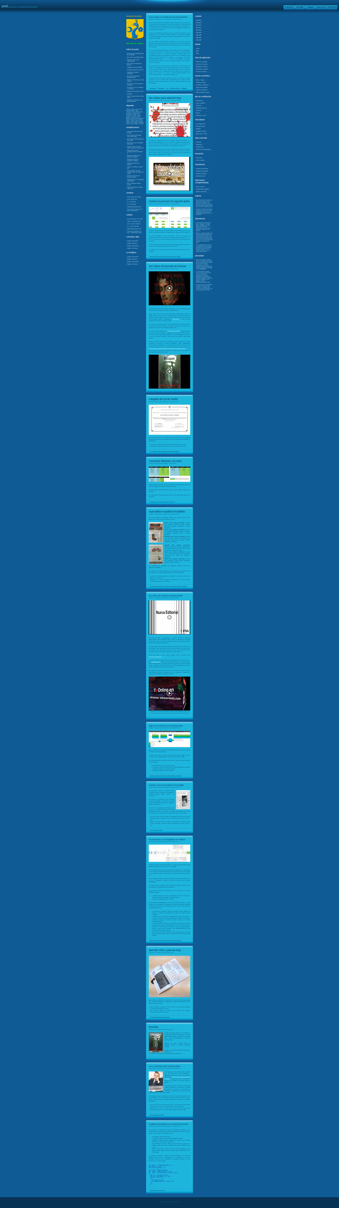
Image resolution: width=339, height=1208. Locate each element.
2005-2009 (198, 30)
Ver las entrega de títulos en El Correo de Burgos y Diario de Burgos (168, 586)
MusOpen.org (175, 319)
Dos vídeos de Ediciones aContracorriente (133, 76)
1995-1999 (198, 35)
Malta (197, 51)
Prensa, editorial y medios (202, 92)
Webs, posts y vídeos (201, 133)
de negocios (310, 7)
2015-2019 (198, 25)
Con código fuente (200, 123)
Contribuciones (200, 147)
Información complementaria (203, 149)
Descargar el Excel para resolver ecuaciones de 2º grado (165, 256)
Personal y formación (201, 71)
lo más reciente (289, 7)
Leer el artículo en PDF (156, 830)
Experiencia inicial (200, 176)
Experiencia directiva (201, 173)
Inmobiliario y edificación (202, 85)
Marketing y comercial (201, 66)
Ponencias (198, 105)
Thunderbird (160, 88)
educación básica (332, 7)
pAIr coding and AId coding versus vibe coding (134, 136)
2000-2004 (198, 32)
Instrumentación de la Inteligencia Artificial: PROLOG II (135, 152)
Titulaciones (199, 157)
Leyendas (129, 93)
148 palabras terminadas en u (158, 1190)
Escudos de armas (134, 16)
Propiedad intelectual (201, 108)
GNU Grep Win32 (174, 88)
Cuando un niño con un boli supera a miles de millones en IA (135, 147)
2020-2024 (198, 22)
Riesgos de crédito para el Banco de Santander (133, 156)
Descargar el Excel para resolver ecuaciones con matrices (165, 940)
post (5, 6)
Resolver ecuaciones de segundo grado (133, 60)
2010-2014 (198, 27)
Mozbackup (153, 88)
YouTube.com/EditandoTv (155, 656)
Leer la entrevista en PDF (156, 1115)
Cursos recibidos (200, 160)
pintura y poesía (321, 7)
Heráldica (198, 128)
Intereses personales (201, 191)
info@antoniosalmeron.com (134, 206)
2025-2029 (198, 20)
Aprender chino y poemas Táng (135, 91)
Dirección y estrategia (201, 61)
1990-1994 (198, 37)
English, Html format (132, 248)
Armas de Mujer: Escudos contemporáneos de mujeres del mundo (135, 172)
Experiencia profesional (202, 168)
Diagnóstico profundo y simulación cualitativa (133, 160)
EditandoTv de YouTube (173, 331)
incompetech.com (155, 662)
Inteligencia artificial (201, 131)
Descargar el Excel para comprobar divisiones (162, 502)
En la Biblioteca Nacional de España (160, 1017)
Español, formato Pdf (132, 241)
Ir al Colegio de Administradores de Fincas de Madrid (164, 451)
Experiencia (199, 144)
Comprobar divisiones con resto (135, 69)
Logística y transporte (201, 89)
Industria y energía (201, 82)
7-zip (167, 88)
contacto (203, 279)
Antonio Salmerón (171, 1201)
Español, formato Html (133, 245)
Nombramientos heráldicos (203, 189)
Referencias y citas (201, 115)
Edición (198, 113)
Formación (198, 142)
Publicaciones (199, 100)
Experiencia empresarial (202, 171)
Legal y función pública (202, 87)
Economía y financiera (201, 64)
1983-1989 (198, 40)
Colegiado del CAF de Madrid (134, 67)
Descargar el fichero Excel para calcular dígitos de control (165, 776)
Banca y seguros (200, 80)
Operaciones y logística (202, 69)
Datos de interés (200, 186)
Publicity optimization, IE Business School (133, 176)
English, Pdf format (132, 243)
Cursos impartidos (200, 103)
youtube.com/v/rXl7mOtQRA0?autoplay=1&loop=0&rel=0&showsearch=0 (167, 348)
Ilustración (198, 110)
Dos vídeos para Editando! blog (135, 57)
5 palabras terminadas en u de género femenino (135, 100)
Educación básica (200, 126)
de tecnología (299, 7)
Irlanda (197, 48)
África (197, 53)
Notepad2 (184, 88)
